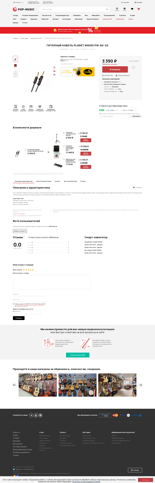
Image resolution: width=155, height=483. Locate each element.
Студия (132, 15)
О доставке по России (89, 438)
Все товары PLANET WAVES (93, 250)
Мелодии (16, 441)
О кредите (63, 440)
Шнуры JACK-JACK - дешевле (94, 244)
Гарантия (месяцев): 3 (19, 213)
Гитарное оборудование (30, 15)
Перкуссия (44, 19)
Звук (86, 15)
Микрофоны (96, 15)
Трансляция (79, 19)
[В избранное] (133, 69)
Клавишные (77, 15)
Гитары (15, 15)
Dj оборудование (109, 15)
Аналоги (57, 181)
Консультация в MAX (77, 355)
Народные (34, 19)
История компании (44, 435)
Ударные (23, 19)
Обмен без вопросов (118, 438)
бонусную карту (112, 64)
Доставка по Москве (89, 440)
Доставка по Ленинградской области (93, 443)
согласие (21, 303)
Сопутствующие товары (43, 181)
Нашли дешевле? (134, 61)
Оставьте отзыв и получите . (43, 237)
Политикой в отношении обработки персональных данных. (29, 305)
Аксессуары (66, 19)
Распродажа (120, 19)
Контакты (42, 450)
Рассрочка (63, 438)
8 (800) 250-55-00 (33, 3)
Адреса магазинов (44, 440)
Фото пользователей (70, 181)
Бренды (15, 23)
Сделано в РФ (107, 19)
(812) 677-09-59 (48, 3)
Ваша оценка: (17, 270)
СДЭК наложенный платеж (67, 445)
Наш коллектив (43, 438)
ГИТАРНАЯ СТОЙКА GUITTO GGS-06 (71, 134)
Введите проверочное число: (23, 309)
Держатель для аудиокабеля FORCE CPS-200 (71, 160)
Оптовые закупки (20, 447)
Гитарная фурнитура (62, 15)
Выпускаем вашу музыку (22, 450)
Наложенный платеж (66, 443)
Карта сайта (16, 471)
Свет (14, 19)
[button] (14, 385)
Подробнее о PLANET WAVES (93, 242)
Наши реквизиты (116, 443)
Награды (41, 445)
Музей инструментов (21, 452)
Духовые (55, 19)
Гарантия (114, 435)
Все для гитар (46, 15)
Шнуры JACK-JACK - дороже (93, 247)
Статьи (24, 23)
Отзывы (82, 181)
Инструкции (17, 444)
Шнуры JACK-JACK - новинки (93, 253)
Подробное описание (66, 63)
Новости (16, 432)
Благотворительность (45, 448)
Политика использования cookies (86, 482)
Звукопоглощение (93, 19)
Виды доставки (87, 435)
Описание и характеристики (24, 181)
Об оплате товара (65, 435)
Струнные (122, 15)
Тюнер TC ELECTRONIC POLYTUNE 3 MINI (70, 148)
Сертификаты (43, 443)
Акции (15, 435)
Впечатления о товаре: (21, 273)
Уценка (130, 19)
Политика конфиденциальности (121, 440)
